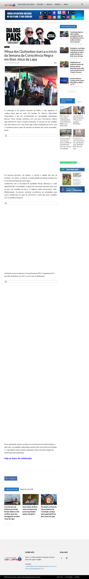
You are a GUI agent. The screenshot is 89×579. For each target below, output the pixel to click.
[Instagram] (66, 558)
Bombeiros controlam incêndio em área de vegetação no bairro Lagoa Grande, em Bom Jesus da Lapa (77, 52)
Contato (76, 577)
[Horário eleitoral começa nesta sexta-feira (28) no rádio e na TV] (64, 81)
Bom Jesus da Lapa (10, 504)
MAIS (66, 4)
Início (6, 23)
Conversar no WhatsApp (68, 163)
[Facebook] (61, 558)
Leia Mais (71, 91)
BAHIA (49, 4)
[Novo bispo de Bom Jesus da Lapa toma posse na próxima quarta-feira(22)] (31, 499)
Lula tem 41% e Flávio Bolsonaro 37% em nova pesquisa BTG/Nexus (78, 120)
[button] (82, 4)
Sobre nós (60, 577)
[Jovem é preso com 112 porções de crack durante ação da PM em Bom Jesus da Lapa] (79, 133)
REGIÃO (40, 4)
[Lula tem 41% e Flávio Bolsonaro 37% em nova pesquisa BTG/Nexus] (79, 110)
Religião (12, 23)
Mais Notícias (12, 489)
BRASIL (57, 4)
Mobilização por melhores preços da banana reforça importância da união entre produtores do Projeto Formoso (77, 67)
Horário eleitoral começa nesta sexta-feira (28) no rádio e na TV (77, 81)
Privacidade (68, 577)
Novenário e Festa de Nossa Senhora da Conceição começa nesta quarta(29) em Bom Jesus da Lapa (49, 511)
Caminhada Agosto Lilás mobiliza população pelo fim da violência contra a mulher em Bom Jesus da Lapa (77, 37)
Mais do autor (26, 489)
